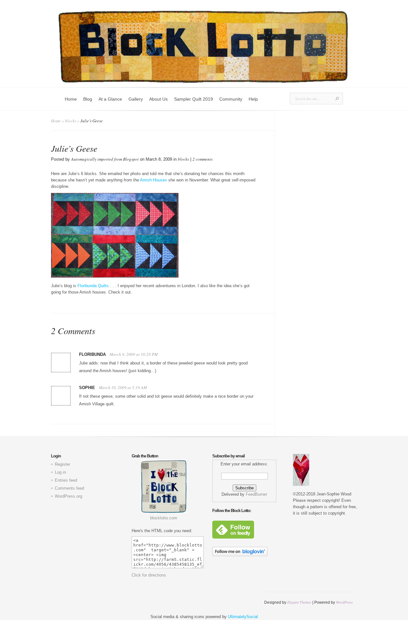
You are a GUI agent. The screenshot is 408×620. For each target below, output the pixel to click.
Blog (87, 99)
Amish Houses (153, 180)
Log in (60, 472)
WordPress (344, 602)
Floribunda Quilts (93, 285)
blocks (70, 121)
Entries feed (66, 480)
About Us (158, 99)
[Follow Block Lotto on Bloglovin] (239, 554)
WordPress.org (68, 496)
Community (230, 99)
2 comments (203, 159)
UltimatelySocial (243, 616)
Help (253, 99)
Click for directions (149, 575)
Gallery (135, 99)
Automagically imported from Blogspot (105, 159)
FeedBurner (256, 494)
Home (71, 99)
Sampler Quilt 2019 (193, 99)
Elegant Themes (299, 602)
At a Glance (110, 99)
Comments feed (69, 488)
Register (62, 464)
